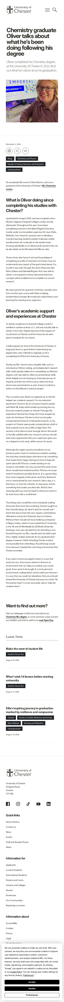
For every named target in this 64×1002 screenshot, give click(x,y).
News (8, 832)
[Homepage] (18, 10)
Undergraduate (14, 170)
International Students (16, 875)
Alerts (8, 847)
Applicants (11, 865)
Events (9, 837)
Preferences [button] (28, 975)
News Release (13, 723)
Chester (11, 717)
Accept (32, 982)
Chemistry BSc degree (16, 616)
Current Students (14, 870)
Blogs (10, 158)
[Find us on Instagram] (18, 804)
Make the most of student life (24, 649)
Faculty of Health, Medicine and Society (35, 717)
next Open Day (46, 620)
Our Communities (14, 900)
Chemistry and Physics (26, 158)
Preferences (32, 995)
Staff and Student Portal (17, 842)
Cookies (9, 928)
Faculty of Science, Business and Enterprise (26, 164)
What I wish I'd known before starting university (29, 678)
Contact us (11, 827)
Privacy (9, 933)
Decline (32, 988)
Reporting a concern (15, 905)
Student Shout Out (16, 654)
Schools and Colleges (15, 885)
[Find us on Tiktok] (28, 804)
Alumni (9, 890)
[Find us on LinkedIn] (49, 804)
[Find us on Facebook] (8, 804)
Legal (8, 938)
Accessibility (11, 923)
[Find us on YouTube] (38, 804)
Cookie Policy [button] (16, 972)
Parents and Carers (14, 880)
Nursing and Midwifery (33, 723)
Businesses (11, 895)
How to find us (12, 822)
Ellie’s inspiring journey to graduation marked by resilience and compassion (29, 710)
